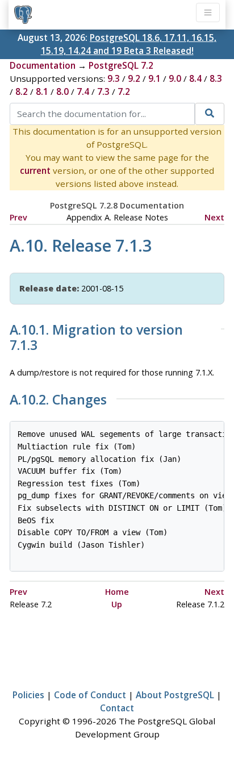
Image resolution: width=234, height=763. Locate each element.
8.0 (62, 91)
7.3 (103, 91)
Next (214, 217)
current (35, 170)
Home (117, 591)
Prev (18, 217)
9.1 (154, 78)
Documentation (43, 65)
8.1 (42, 91)
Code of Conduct (90, 695)
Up (116, 604)
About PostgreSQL (175, 695)
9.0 (175, 78)
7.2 (124, 91)
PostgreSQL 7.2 (121, 65)
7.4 (83, 91)
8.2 (21, 91)
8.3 (216, 78)
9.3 (113, 78)
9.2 (134, 78)
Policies (28, 695)
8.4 (195, 78)
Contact (117, 708)
